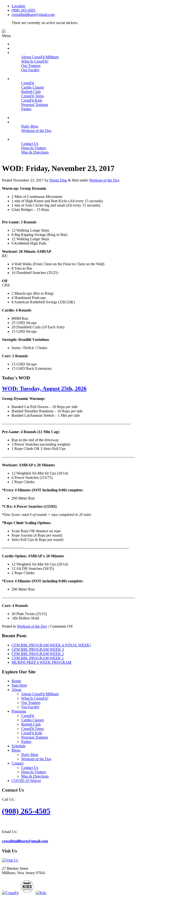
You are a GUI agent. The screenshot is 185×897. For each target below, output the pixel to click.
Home (16, 681)
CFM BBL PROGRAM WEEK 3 (38, 649)
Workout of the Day (104, 180)
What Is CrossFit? (34, 698)
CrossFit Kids (31, 733)
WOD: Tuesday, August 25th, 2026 (44, 388)
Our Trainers (30, 703)
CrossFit (27, 716)
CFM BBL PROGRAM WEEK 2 (38, 654)
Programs (19, 711)
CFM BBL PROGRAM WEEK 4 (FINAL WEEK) (51, 645)
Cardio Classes (32, 720)
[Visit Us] (10, 860)
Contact (17, 763)
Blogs (16, 750)
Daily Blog (29, 755)
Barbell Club (31, 724)
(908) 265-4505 (23, 10)
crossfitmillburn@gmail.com (33, 15)
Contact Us (29, 768)
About (16, 690)
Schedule (19, 746)
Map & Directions (35, 776)
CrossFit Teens (32, 729)
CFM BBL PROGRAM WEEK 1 (38, 658)
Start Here (19, 685)
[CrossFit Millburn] (4, 31)
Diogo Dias (58, 180)
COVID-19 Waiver (26, 781)
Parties (26, 742)
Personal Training (34, 737)
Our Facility (30, 707)
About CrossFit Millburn (40, 694)
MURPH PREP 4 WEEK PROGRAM (41, 662)
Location (18, 6)
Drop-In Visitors (33, 772)
